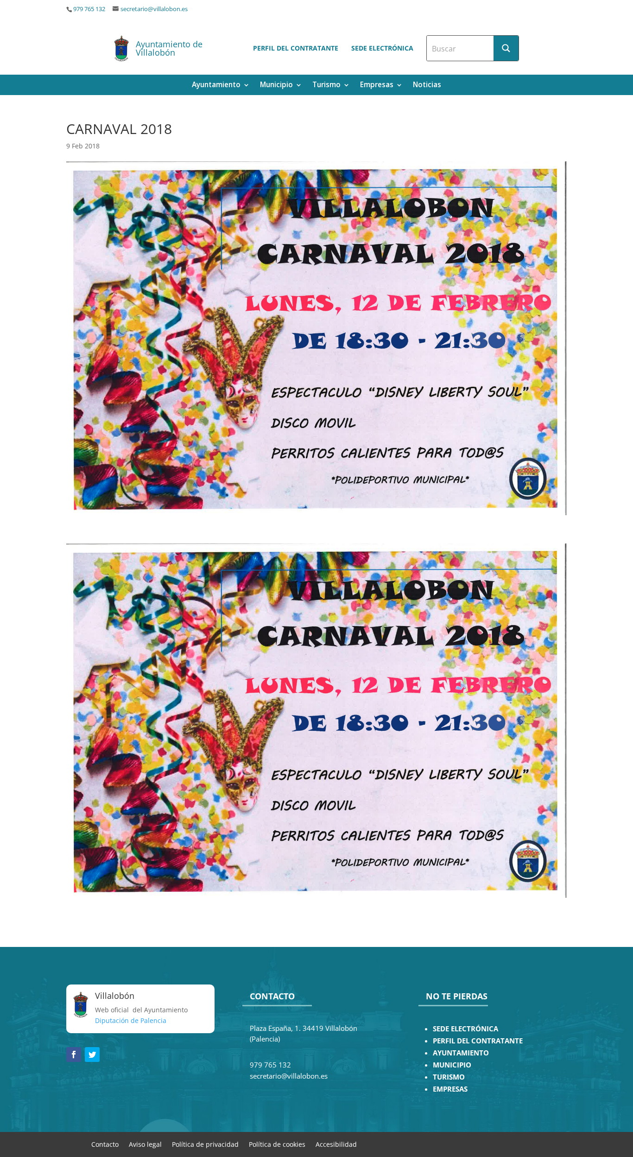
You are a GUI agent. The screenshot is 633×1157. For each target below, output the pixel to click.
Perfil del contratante (295, 48)
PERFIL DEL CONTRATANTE (478, 1041)
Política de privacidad (205, 1144)
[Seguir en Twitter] (92, 1054)
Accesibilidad (336, 1144)
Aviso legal (145, 1144)
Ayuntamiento (216, 85)
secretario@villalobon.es (154, 9)
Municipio (276, 85)
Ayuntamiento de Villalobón (169, 48)
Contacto (105, 1144)
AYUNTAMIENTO (461, 1053)
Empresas (376, 85)
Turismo (326, 85)
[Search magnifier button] (506, 48)
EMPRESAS (450, 1089)
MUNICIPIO (452, 1065)
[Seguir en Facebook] (73, 1054)
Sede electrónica (382, 48)
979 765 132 (89, 9)
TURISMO (449, 1077)
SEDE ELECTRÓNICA (465, 1029)
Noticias (427, 85)
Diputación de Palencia (130, 1020)
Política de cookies (277, 1144)
